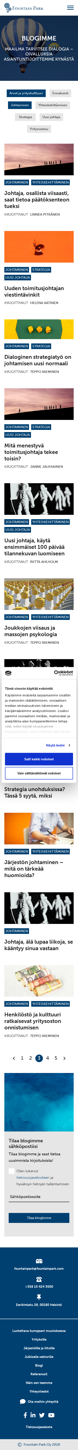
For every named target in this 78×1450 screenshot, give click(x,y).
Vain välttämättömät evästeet (39, 773)
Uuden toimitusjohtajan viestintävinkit (34, 291)
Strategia (25, 117)
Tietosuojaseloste (39, 1427)
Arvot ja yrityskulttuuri (26, 93)
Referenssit (39, 1374)
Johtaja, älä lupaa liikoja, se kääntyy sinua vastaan (38, 945)
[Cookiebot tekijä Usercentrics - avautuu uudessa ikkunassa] (55, 673)
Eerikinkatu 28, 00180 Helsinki (39, 1305)
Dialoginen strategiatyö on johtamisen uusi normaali (37, 360)
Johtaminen (20, 105)
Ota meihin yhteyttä (43, 1402)
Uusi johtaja (51, 117)
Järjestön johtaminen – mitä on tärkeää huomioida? (33, 869)
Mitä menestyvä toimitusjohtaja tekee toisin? (31, 452)
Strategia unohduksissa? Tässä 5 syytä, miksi (34, 792)
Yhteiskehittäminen (52, 105)
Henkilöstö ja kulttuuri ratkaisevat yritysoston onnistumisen (32, 1021)
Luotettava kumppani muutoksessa (39, 1331)
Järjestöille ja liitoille (39, 1348)
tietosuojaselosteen (32, 1177)
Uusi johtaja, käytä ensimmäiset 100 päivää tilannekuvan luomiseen (34, 547)
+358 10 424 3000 (39, 1287)
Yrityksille (39, 1339)
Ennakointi (60, 93)
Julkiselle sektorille (39, 1357)
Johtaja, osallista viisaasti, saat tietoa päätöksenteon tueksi (36, 200)
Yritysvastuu (39, 129)
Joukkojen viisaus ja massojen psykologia (30, 631)
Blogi (39, 1365)
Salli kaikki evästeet (39, 759)
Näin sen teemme (39, 1383)
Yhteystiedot (39, 1391)
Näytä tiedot (55, 745)
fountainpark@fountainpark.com (39, 1269)
